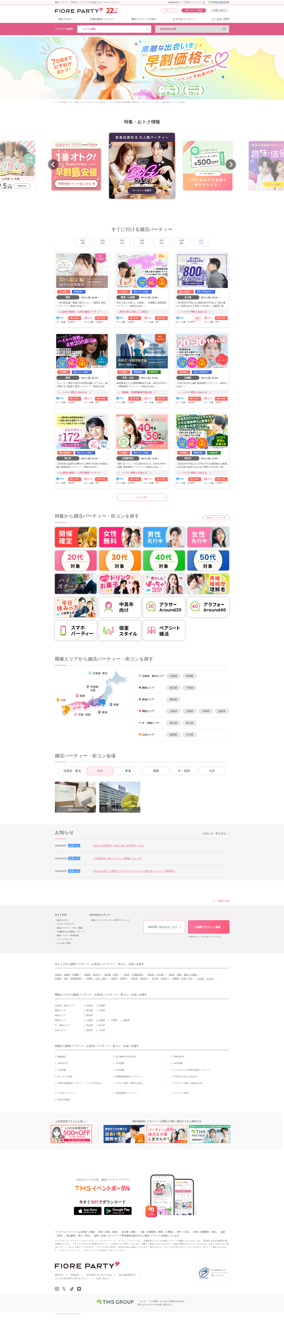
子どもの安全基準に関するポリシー (72, 1278)
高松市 (164, 978)
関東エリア (148, 687)
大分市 (209, 979)
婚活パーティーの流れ (143, 19)
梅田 (179, 975)
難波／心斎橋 (190, 975)
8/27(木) (162, 242)
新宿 (116, 975)
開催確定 (62, 1057)
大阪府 (173, 711)
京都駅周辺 (75, 978)
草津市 (123, 978)
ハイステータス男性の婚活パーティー (192, 1070)
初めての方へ (65, 19)
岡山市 (144, 978)
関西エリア (148, 711)
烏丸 (66, 978)
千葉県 (189, 687)
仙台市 (96, 975)
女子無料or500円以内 (126, 1057)
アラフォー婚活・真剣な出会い (189, 1083)
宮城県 (189, 676)
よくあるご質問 (220, 19)
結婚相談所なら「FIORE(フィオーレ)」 (186, 2)
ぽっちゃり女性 (65, 1076)
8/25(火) (122, 242)
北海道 (173, 676)
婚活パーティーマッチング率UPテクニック (110, 920)
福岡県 (173, 734)
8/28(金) (181, 242)
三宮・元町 (100, 978)
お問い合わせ (219, 10)
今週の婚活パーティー (102, 19)
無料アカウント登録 (207, 927)
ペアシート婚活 (181, 1093)
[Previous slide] (53, 164)
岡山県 (173, 723)
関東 (100, 770)
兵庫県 (205, 711)
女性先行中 (63, 1063)
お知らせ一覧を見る (214, 833)
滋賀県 (221, 711)
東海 (128, 770)
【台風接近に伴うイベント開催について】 (118, 858)
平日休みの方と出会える (185, 1076)
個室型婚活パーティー (126, 1093)
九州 (212, 770)
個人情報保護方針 (127, 1275)
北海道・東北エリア (153, 676)
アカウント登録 (193, 10)
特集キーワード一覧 (216, 518)
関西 (156, 770)
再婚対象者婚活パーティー (128, 1076)
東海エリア (148, 699)
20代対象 (120, 1063)
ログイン (169, 10)
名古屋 (160, 975)
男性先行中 (179, 1057)
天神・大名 (187, 978)
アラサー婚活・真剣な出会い (129, 1083)
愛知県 (173, 699)
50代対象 (120, 1070)
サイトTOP (61, 915)
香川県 (189, 723)
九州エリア (148, 734)
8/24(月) (103, 242)
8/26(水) (142, 242)
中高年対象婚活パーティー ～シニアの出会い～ (80, 1085)
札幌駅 (75, 975)
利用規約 (75, 1275)
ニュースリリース (65, 939)
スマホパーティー (66, 1093)
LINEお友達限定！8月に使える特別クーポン (119, 845)
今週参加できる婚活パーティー (70, 932)
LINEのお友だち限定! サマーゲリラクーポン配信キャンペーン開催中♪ (134, 871)
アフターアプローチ (66, 924)
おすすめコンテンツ (184, 19)
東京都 (173, 687)
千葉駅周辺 (137, 975)
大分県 (189, 734)
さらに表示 (142, 497)
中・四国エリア (150, 723)
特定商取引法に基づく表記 (99, 1275)
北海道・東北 (72, 770)
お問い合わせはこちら (163, 927)
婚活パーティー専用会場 (68, 935)
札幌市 (67, 975)
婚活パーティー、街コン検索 (70, 928)
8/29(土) (201, 242)
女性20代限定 (64, 1099)
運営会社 (59, 1275)
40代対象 (62, 1070)
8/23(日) (83, 242)
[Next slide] (231, 164)
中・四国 (184, 770)
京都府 (189, 711)
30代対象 (178, 1063)
